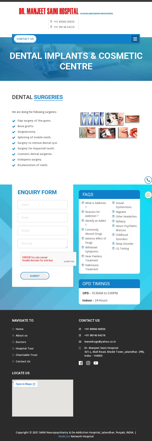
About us (21, 335)
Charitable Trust (26, 355)
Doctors (21, 342)
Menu (135, 39)
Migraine (121, 212)
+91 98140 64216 (64, 27)
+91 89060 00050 (64, 21)
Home (19, 329)
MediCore (64, 436)
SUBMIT (35, 276)
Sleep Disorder (124, 243)
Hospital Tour (25, 348)
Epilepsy (120, 221)
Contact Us (25, 39)
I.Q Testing (122, 248)
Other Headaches (126, 216)
